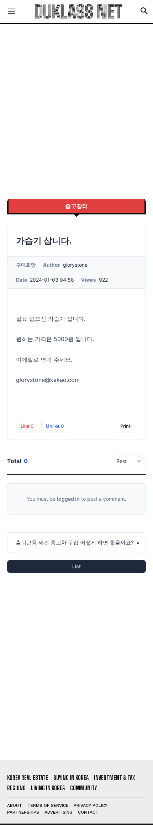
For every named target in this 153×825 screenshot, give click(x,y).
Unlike (55, 426)
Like (27, 426)
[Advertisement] (76, 112)
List (76, 566)
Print (125, 426)
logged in (68, 499)
